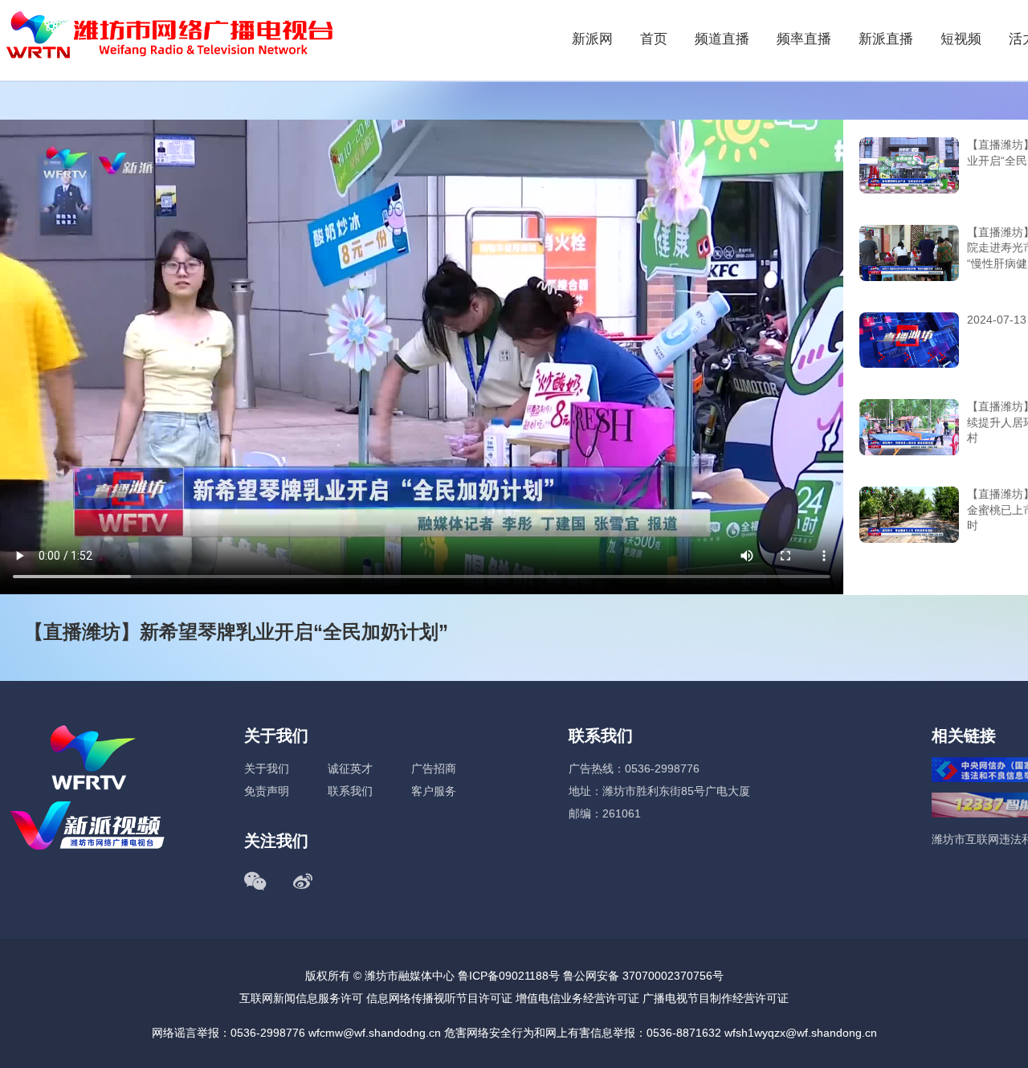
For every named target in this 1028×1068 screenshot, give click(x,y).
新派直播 (886, 39)
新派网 (592, 39)
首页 (653, 39)
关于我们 (266, 768)
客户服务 (433, 791)
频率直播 (804, 39)
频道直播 (722, 39)
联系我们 (350, 791)
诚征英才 (350, 768)
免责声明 (266, 791)
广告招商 (433, 768)
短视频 (960, 39)
